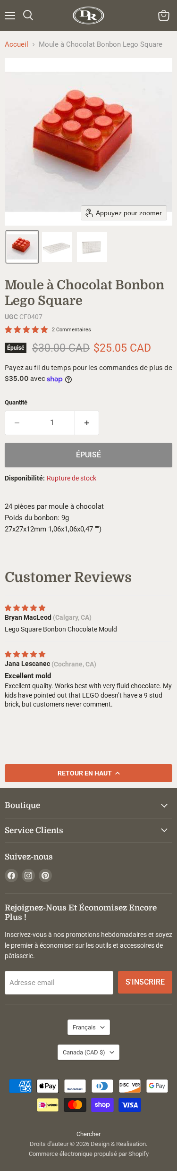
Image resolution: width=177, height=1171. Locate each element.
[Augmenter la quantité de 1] (87, 423)
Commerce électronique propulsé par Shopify (89, 1153)
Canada (84, 1052)
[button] (22, 247)
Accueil (16, 45)
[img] (25, 608)
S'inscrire (145, 981)
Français (84, 1027)
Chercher (88, 1133)
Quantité (16, 402)
